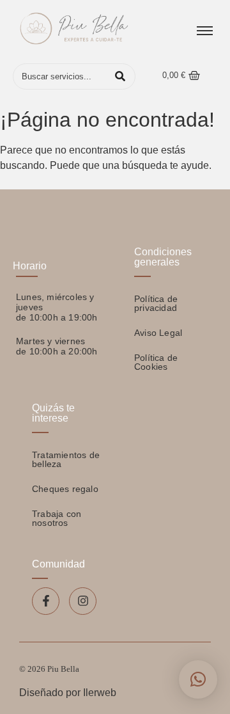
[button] (198, 679)
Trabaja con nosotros (56, 518)
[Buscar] (120, 77)
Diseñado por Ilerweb (67, 692)
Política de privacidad (156, 303)
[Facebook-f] (45, 601)
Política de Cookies (156, 362)
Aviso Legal (158, 333)
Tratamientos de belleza (66, 459)
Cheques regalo (65, 489)
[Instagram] (82, 601)
